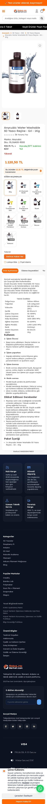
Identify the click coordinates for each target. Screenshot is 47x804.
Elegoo (6, 595)
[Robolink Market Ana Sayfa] (23, 667)
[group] (23, 74)
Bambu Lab (8, 581)
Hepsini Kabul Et (23, 801)
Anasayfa (5, 33)
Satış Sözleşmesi (10, 645)
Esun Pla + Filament (11, 588)
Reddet (25, 783)
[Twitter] (13, 726)
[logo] (20, 11)
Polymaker (8, 585)
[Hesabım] (37, 11)
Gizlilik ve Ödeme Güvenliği (15, 652)
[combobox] (23, 18)
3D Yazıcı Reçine (33, 33)
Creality (6, 578)
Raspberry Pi (8, 544)
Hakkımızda (8, 638)
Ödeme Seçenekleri (30, 271)
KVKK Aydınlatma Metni (12, 608)
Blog (5, 565)
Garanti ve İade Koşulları (14, 649)
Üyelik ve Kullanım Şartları (14, 642)
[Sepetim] (41, 11)
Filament (7, 558)
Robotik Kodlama (11, 554)
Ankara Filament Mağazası (14, 561)
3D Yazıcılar (8, 541)
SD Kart (6, 551)
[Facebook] (6, 726)
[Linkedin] (34, 726)
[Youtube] (20, 726)
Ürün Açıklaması (10, 271)
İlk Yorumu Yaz (21, 135)
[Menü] (3, 11)
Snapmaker (8, 591)
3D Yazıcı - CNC (18, 33)
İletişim (6, 655)
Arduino (6, 547)
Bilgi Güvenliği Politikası (12, 622)
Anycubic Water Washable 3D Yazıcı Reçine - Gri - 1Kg (24, 36)
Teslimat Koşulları (10, 635)
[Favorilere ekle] (39, 45)
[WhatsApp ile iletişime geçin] (40, 788)
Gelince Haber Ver (14, 256)
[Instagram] (27, 726)
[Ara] (41, 18)
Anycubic (16, 139)
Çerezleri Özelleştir (24, 796)
